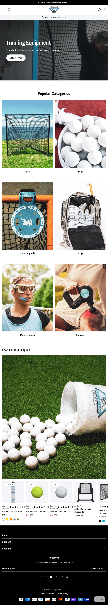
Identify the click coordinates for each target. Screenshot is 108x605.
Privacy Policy (62, 594)
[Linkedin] (67, 577)
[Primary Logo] (54, 9)
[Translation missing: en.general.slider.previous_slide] (38, 2)
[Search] (9, 9)
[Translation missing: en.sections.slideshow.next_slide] (69, 2)
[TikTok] (62, 577)
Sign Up (95, 568)
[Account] (99, 9)
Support (6, 542)
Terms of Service (47, 594)
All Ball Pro (78, 506)
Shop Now (16, 58)
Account (6, 548)
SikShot (101, 507)
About (5, 535)
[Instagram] (41, 577)
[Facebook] (46, 577)
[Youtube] (51, 577)
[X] (57, 577)
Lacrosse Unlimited (5, 507)
